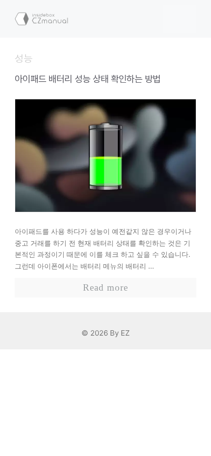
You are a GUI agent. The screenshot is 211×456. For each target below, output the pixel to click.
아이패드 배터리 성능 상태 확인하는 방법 (87, 79)
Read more (105, 287)
